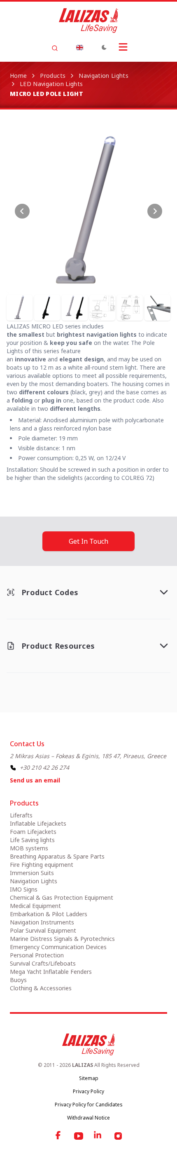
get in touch (88, 541)
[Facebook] (59, 1136)
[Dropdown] (79, 47)
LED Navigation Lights (51, 84)
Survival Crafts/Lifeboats (43, 963)
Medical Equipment (35, 906)
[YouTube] (78, 1136)
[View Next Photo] (154, 211)
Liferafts (21, 815)
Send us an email (35, 780)
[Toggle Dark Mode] (104, 47)
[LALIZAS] (88, 20)
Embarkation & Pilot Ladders (48, 914)
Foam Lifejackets (33, 832)
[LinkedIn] (98, 1136)
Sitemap (88, 1078)
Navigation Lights (103, 75)
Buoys (18, 980)
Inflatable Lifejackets (38, 823)
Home (18, 75)
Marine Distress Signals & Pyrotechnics (62, 939)
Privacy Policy (88, 1091)
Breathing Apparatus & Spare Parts (57, 856)
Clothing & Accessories (41, 988)
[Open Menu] (123, 47)
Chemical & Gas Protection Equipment (61, 897)
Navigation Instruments (42, 922)
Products (52, 75)
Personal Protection (37, 955)
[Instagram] (118, 1136)
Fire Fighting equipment (41, 864)
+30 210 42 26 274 (44, 767)
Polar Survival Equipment (43, 930)
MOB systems (29, 848)
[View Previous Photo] (22, 211)
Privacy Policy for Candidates (89, 1104)
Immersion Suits (32, 873)
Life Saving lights (32, 840)
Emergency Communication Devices (58, 947)
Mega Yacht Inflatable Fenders (51, 971)
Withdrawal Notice (88, 1117)
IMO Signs (23, 889)
